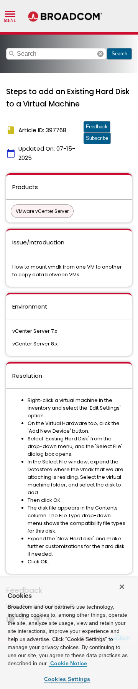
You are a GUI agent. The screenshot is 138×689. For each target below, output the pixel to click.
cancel (100, 54)
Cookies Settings (67, 679)
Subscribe (97, 138)
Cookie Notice (68, 663)
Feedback (97, 126)
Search (119, 53)
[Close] (122, 586)
